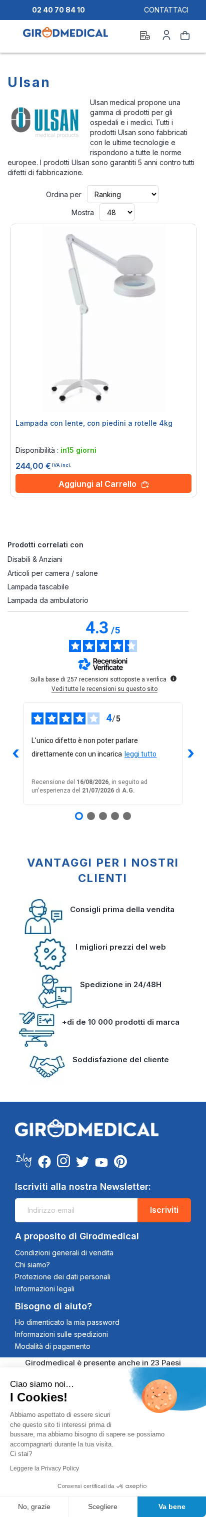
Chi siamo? (32, 1264)
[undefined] (174, 678)
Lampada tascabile (38, 586)
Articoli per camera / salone (53, 573)
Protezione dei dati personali (62, 1276)
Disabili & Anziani (35, 559)
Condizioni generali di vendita (64, 1252)
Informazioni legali (44, 1288)
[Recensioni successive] (191, 753)
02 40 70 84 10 (58, 10)
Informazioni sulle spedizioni (61, 1334)
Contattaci (166, 10)
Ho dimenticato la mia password (67, 1322)
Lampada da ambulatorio (48, 600)
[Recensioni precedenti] (15, 753)
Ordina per (64, 194)
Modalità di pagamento (52, 1346)
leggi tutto (140, 754)
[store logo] (65, 37)
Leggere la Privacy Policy (44, 1468)
